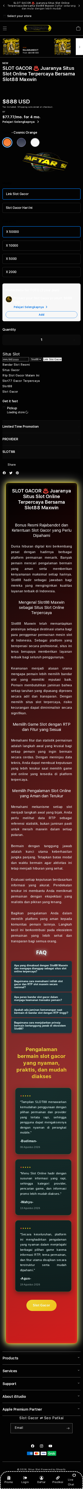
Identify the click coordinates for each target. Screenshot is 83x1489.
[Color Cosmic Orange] (7, 142)
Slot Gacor (41, 1305)
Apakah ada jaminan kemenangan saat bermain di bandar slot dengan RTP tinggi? (41, 1011)
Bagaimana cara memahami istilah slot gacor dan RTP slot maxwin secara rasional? (38, 984)
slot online (19, 774)
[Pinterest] (18, 473)
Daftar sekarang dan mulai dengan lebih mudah (49, 7)
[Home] (38, 28)
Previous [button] (4, 6)
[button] (5, 28)
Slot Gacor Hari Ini (19, 208)
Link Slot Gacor (17, 194)
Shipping (23, 107)
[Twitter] (12, 473)
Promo (8, 1482)
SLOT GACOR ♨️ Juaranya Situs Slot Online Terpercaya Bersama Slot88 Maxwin (41, 6)
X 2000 (11, 272)
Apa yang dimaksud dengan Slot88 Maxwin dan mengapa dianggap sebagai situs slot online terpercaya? (41, 968)
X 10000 (12, 245)
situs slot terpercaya (43, 702)
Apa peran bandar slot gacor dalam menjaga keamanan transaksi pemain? (38, 999)
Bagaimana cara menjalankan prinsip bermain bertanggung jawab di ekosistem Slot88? (40, 1025)
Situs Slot (34, 1469)
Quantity (9, 329)
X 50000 (12, 232)
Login (25, 1482)
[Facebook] (5, 473)
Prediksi (57, 1482)
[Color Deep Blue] (21, 142)
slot (69, 807)
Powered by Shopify (53, 1469)
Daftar (41, 1482)
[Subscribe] (67, 1428)
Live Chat (71, 1482)
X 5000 (11, 259)
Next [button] (79, 6)
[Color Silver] (35, 142)
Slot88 (16, 580)
